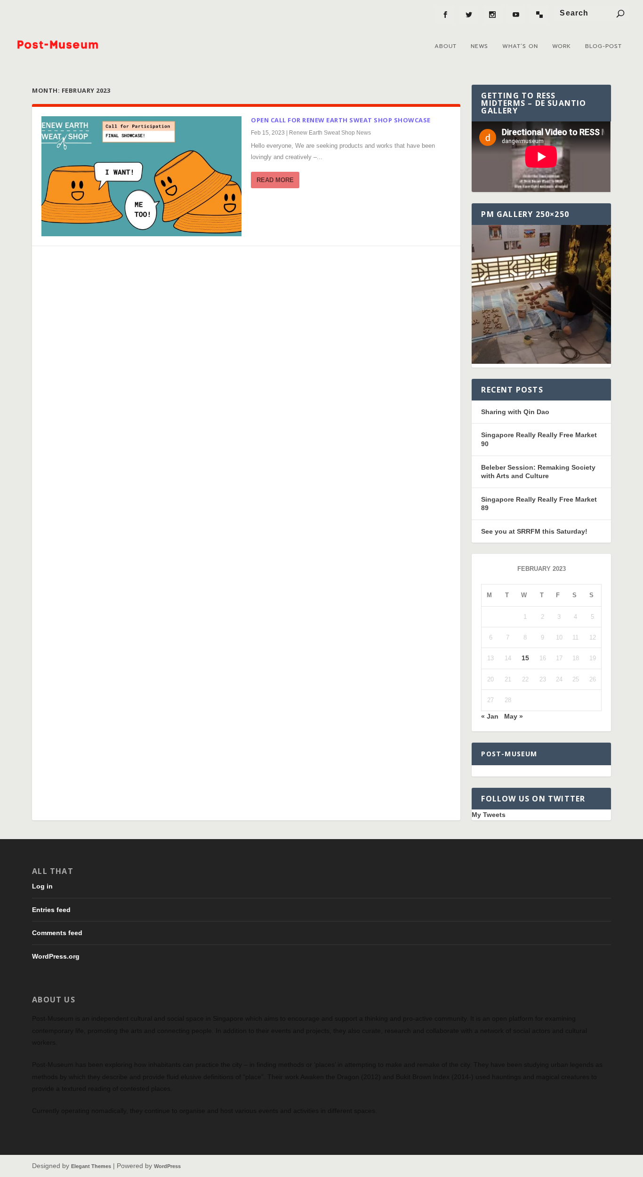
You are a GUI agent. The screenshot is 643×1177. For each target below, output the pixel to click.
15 (525, 658)
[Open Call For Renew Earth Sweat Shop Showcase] (141, 176)
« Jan (489, 716)
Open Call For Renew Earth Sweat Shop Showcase (341, 120)
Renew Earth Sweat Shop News (330, 132)
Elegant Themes (91, 1166)
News (479, 46)
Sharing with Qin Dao (515, 412)
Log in (42, 886)
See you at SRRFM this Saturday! (534, 531)
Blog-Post (603, 46)
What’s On (520, 46)
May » (513, 716)
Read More (275, 180)
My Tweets (489, 814)
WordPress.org (56, 956)
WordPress (167, 1166)
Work (561, 46)
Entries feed (51, 909)
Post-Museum (509, 753)
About (445, 46)
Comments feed (57, 933)
